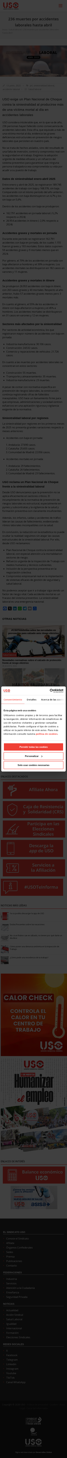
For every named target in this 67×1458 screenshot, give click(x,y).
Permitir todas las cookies (33, 747)
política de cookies (47, 734)
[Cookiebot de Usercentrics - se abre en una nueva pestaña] (49, 691)
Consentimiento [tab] (13, 699)
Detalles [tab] (31, 699)
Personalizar (32, 756)
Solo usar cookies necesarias (33, 765)
